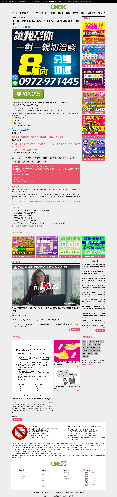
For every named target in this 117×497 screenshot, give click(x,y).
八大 (44, 162)
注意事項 (22, 475)
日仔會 (72, 158)
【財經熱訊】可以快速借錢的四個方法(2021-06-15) (67, 363)
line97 (103, 269)
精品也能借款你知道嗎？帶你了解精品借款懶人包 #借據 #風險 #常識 (46, 309)
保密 (84, 341)
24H (20, 158)
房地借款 (25, 162)
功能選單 (24, 13)
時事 (89, 261)
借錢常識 (66, 475)
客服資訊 (22, 479)
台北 (102, 341)
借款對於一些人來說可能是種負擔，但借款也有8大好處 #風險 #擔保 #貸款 (93, 314)
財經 (93, 261)
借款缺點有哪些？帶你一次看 (92, 321)
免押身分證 (63, 158)
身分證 (89, 344)
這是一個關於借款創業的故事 (92, 325)
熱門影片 (66, 477)
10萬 (84, 344)
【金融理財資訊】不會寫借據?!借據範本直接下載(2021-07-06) (32, 400)
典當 (96, 354)
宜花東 (76, 13)
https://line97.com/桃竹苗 (20, 130)
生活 (98, 261)
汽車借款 (92, 351)
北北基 (35, 13)
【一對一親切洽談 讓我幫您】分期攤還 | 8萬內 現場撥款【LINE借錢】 (58, 6)
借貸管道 (16, 17)
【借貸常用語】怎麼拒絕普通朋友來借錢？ (67, 387)
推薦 (33, 162)
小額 (97, 341)
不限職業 (36, 158)
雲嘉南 (61, 13)
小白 (98, 351)
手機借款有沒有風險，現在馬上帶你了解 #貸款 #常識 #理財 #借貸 (93, 300)
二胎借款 (16, 162)
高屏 (68, 13)
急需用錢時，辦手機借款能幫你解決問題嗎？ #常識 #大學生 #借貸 (93, 293)
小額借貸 (27, 158)
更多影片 (76, 330)
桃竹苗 (14, 13)
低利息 (45, 158)
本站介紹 (22, 472)
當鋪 (84, 354)
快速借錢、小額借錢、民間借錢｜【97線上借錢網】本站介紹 (58, 463)
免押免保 (53, 158)
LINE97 (78, 313)
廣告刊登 (22, 477)
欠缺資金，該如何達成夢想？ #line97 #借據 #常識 (93, 273)
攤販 (39, 162)
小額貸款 (90, 354)
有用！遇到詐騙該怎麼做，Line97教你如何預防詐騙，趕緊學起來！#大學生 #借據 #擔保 (93, 286)
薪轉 (95, 344)
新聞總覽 (66, 472)
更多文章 (18, 419)
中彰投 (52, 13)
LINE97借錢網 (91, 472)
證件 (99, 344)
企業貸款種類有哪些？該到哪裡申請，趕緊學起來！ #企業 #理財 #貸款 (93, 279)
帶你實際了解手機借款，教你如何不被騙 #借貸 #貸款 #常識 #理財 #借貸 (93, 307)
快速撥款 (85, 351)
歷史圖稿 (92, 13)
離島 (83, 13)
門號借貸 (85, 357)
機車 (98, 348)
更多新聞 (101, 330)
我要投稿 (66, 479)
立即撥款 (92, 348)
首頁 (100, 13)
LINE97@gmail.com (88, 364)
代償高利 (85, 348)
